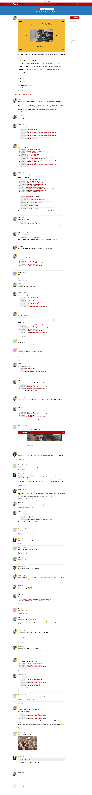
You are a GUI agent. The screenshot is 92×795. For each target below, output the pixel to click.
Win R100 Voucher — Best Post (33, 717)
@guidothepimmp (24, 131)
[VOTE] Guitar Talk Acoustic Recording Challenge (39, 519)
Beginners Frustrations (30, 196)
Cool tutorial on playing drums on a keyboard (38, 302)
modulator (21, 286)
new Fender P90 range (31, 134)
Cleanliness (29, 415)
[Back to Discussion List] (2, 4)
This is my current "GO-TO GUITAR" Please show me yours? (41, 132)
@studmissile (23, 136)
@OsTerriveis (23, 261)
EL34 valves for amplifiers (34, 131)
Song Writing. (29, 368)
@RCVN (22, 187)
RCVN (20, 619)
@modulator (23, 154)
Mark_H (20, 577)
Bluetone (21, 455)
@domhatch (35, 106)
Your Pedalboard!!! (33, 138)
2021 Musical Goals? (32, 129)
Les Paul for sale (31, 261)
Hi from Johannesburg (31, 259)
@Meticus (23, 371)
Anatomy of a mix (30, 516)
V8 (19, 467)
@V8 (60, 720)
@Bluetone (23, 259)
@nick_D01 (23, 134)
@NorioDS (40, 455)
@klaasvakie (23, 202)
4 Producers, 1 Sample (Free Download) (35, 370)
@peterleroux (23, 129)
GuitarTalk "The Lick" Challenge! (33, 663)
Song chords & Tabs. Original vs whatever (35, 517)
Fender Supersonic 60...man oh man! (34, 665)
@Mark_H (23, 196)
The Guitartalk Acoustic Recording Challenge (36, 262)
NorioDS (21, 351)
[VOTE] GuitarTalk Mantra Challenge (34, 158)
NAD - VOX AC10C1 (31, 154)
